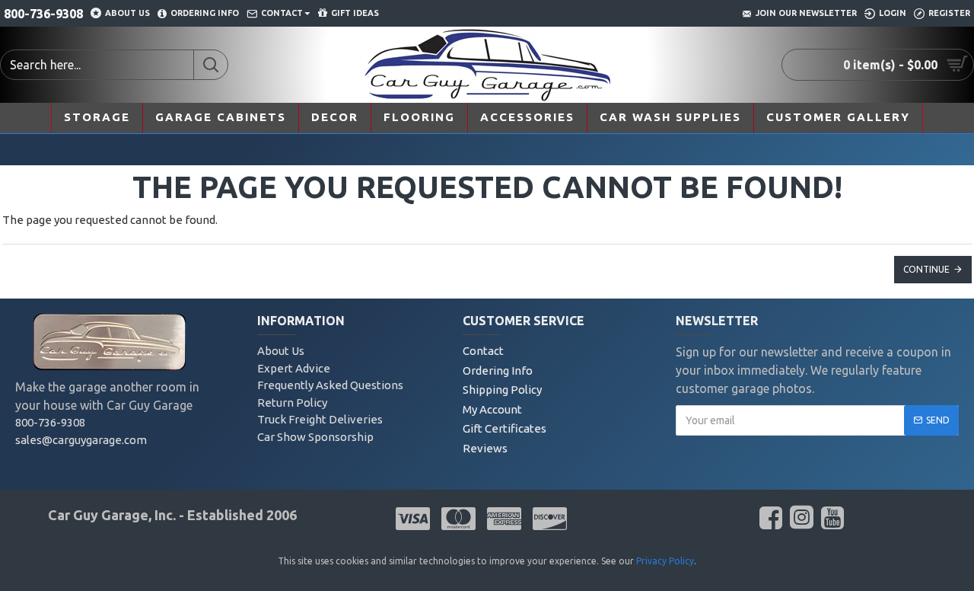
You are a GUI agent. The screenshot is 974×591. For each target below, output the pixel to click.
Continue (926, 269)
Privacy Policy (665, 561)
